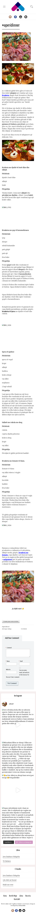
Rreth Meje (13, 896)
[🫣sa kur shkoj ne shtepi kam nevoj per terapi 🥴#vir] (18, 790)
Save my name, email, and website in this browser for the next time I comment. (17, 674)
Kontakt (17, 899)
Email (21, 661)
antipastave (7, 559)
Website (8, 669)
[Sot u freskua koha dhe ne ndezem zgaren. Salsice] (18, 725)
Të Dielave (7, 861)
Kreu (5, 896)
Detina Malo (21, 905)
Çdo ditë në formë (9, 880)
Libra (21, 896)
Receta (28, 896)
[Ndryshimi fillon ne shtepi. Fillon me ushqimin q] (18, 757)
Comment (9, 647)
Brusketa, (5, 95)
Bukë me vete (8, 885)
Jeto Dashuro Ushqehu (11, 857)
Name (8, 661)
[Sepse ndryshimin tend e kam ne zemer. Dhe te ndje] (18, 823)
